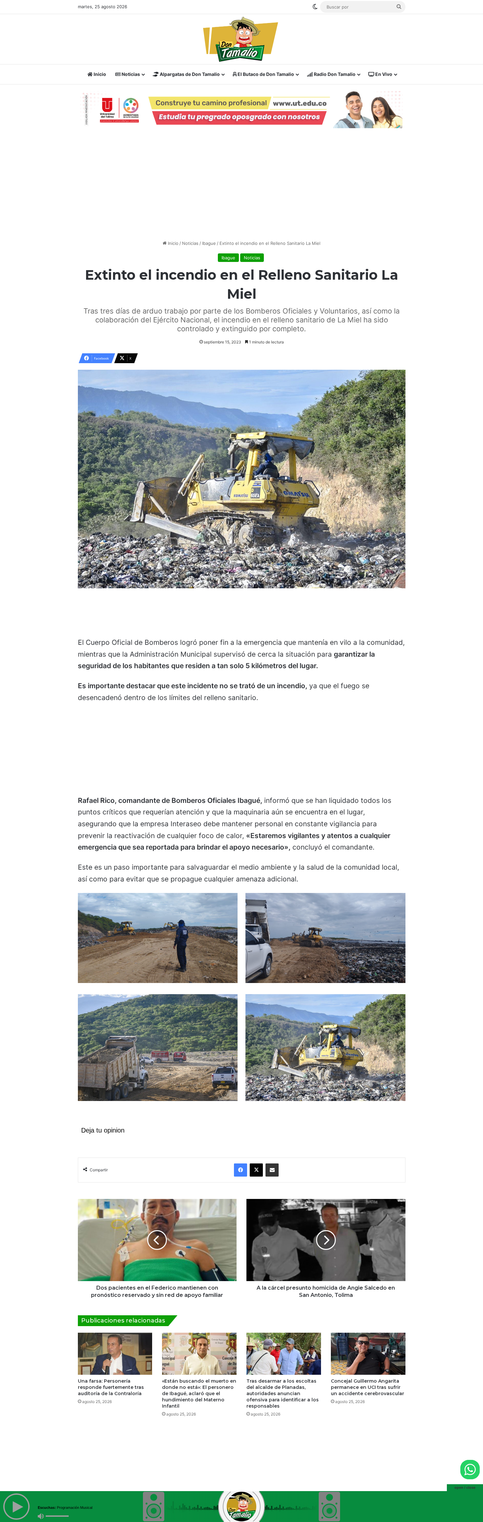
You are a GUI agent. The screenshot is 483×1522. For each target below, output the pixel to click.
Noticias (130, 74)
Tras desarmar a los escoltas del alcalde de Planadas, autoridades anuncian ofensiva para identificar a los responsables (282, 1385)
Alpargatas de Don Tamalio (189, 74)
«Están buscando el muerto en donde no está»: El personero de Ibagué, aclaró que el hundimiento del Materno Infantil (199, 1385)
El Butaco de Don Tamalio (265, 74)
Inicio (99, 74)
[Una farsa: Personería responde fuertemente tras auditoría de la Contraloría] (115, 1346)
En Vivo (383, 74)
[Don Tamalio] (241, 39)
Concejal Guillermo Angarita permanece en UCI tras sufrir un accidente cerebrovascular (367, 1379)
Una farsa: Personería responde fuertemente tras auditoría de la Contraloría (111, 1379)
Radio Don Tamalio (334, 74)
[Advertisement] (241, 176)
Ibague (209, 235)
